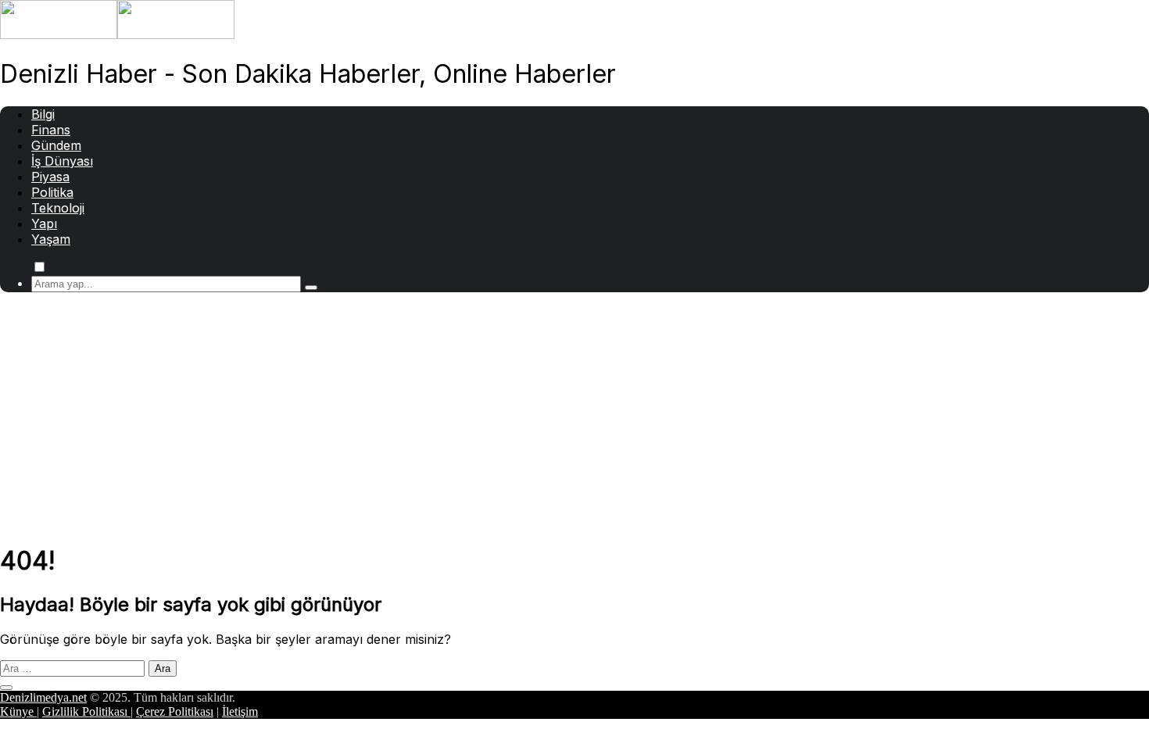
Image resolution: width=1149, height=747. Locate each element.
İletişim (240, 711)
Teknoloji (57, 208)
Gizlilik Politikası (86, 711)
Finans (50, 130)
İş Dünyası (62, 161)
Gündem (56, 145)
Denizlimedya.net (43, 697)
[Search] (311, 287)
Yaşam (50, 239)
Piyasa (50, 176)
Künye (18, 711)
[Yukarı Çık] (6, 687)
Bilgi (43, 114)
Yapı (44, 223)
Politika (52, 192)
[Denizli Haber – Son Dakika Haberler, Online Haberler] (117, 34)
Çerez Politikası (174, 711)
